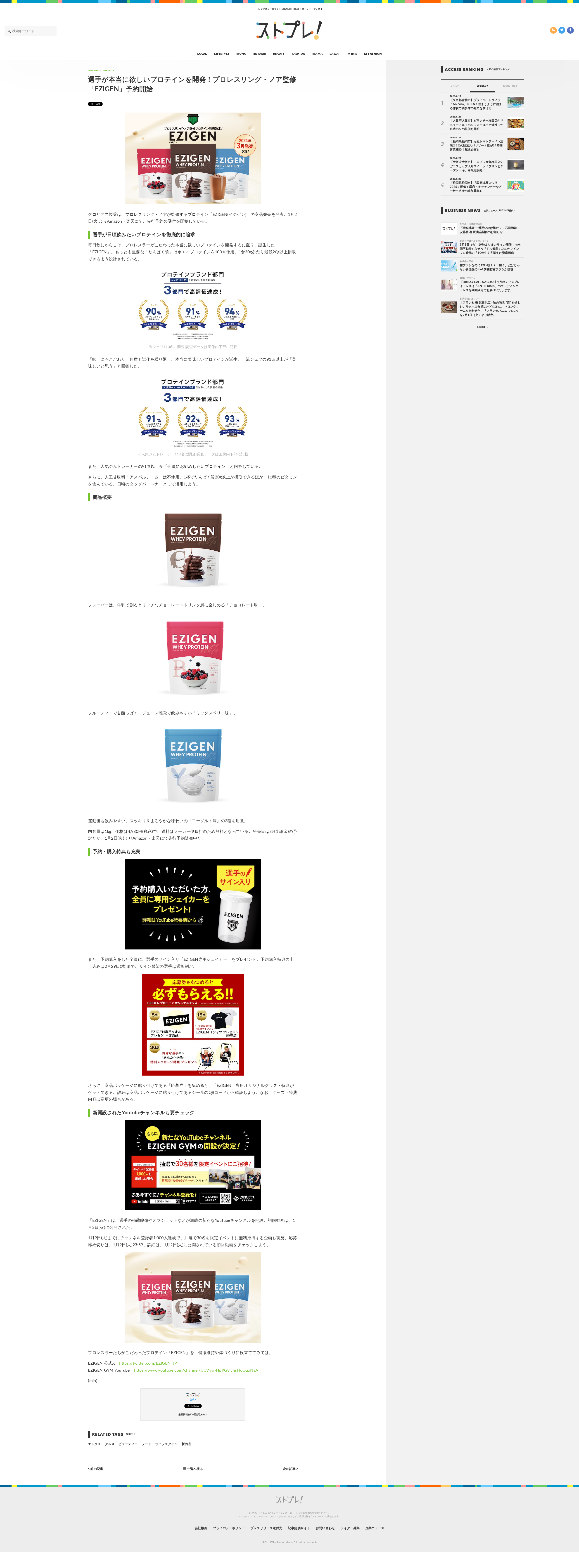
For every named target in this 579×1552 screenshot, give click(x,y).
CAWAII (335, 53)
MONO (241, 53)
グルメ (109, 1444)
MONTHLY (510, 86)
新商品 (186, 1444)
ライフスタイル (166, 1444)
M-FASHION (373, 53)
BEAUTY (279, 53)
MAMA (317, 53)
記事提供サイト (299, 1528)
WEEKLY (482, 86)
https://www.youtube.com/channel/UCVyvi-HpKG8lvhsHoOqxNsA (196, 1370)
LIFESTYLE (221, 53)
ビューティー (128, 1444)
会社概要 (201, 1528)
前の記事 (96, 1469)
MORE (481, 327)
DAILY (455, 86)
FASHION (298, 53)
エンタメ (94, 1444)
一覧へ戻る (194, 1469)
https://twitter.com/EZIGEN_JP (148, 1363)
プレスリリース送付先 (266, 1528)
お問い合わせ (325, 1528)
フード (146, 1444)
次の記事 (289, 1469)
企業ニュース (374, 1528)
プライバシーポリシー (229, 1528)
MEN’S (352, 53)
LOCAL (202, 53)
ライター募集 (350, 1528)
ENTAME (259, 53)
